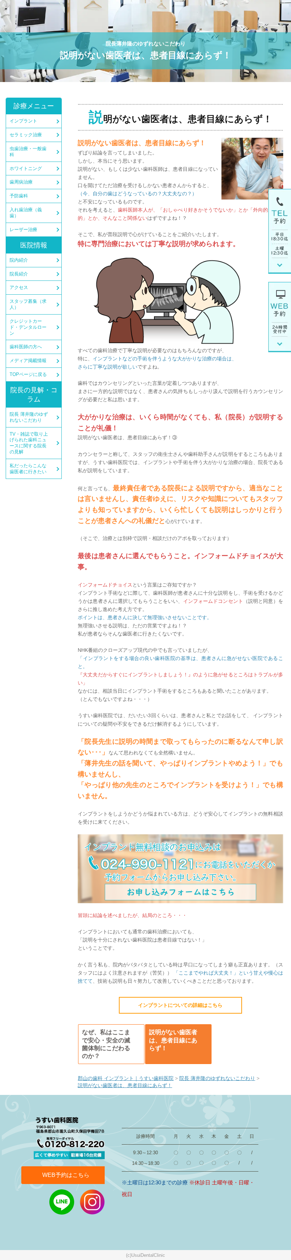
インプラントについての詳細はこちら (180, 1005)
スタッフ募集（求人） (28, 304)
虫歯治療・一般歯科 (28, 151)
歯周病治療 (21, 182)
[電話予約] (279, 231)
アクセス (19, 287)
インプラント (23, 121)
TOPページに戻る (28, 374)
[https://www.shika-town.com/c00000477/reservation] (180, 868)
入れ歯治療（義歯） (26, 212)
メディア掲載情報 (28, 360)
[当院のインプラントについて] (252, 169)
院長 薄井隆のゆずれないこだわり (29, 417)
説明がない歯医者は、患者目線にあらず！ (173, 1040)
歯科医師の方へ (26, 346)
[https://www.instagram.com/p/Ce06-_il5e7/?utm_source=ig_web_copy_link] (92, 1202)
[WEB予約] (279, 317)
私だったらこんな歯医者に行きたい (28, 468)
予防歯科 (19, 195)
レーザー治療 (23, 229)
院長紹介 (19, 274)
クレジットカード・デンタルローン (28, 327)
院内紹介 (19, 260)
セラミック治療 (26, 134)
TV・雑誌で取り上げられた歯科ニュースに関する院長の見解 (29, 443)
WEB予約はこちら (65, 1175)
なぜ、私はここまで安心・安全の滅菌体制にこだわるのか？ (106, 1044)
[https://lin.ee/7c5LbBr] (61, 1202)
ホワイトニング (26, 168)
